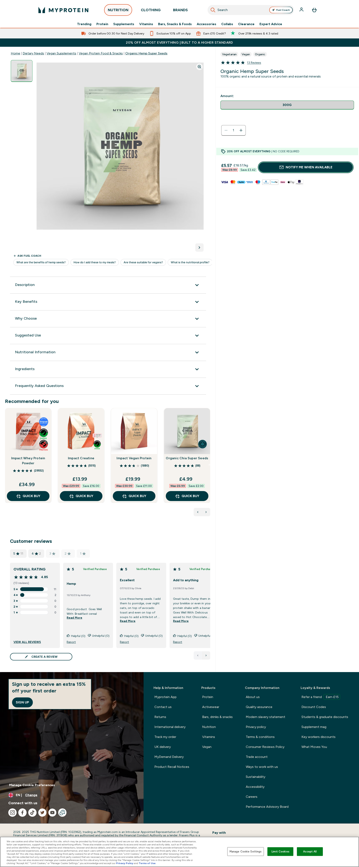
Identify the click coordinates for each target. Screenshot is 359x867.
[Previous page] (198, 655)
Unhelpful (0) (100, 635)
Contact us (163, 707)
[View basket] (314, 10)
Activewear (210, 707)
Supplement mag (313, 727)
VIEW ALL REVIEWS (27, 642)
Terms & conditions (260, 737)
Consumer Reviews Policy (265, 747)
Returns (160, 717)
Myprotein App (165, 697)
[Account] (302, 10)
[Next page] (206, 655)
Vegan (206, 747)
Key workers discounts (318, 737)
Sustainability (255, 776)
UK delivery (162, 747)
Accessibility (255, 786)
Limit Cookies (280, 851)
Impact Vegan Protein (134, 458)
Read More (74, 617)
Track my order (165, 737)
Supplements (123, 24)
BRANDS (180, 10)
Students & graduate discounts (324, 717)
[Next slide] (209, 465)
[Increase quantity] (241, 130)
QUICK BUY (31, 496)
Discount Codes (313, 707)
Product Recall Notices (171, 766)
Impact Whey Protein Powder (28, 460)
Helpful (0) (78, 636)
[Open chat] (62, 812)
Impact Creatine (81, 458)
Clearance (246, 24)
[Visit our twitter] (42, 812)
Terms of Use (147, 863)
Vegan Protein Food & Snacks (101, 53)
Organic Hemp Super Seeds (146, 53)
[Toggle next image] (199, 247)
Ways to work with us (262, 766)
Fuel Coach (283, 10)
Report (71, 642)
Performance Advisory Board (267, 806)
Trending (84, 24)
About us (253, 697)
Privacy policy (256, 727)
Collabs (227, 24)
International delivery (170, 727)
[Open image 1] (21, 71)
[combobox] (251, 10)
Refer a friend (320, 697)
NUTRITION (118, 10)
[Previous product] (198, 512)
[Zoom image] (199, 66)
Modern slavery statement (265, 717)
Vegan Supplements (61, 53)
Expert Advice (270, 24)
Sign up (22, 702)
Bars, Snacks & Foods (175, 24)
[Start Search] (213, 10)
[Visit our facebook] (22, 812)
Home (15, 53)
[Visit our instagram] (12, 812)
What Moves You (314, 747)
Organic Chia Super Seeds (187, 458)
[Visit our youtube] (52, 812)
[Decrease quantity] (226, 130)
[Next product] (206, 512)
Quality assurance (259, 707)
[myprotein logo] (63, 10)
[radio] (287, 105)
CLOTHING (151, 10)
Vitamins (146, 24)
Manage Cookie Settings (246, 851)
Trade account (257, 757)
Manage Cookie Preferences (32, 785)
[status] (233, 130)
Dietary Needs (33, 53)
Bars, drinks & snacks (217, 717)
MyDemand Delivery (169, 757)
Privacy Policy (124, 863)
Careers (251, 796)
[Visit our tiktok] (32, 812)
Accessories (206, 24)
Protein (102, 24)
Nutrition (209, 727)
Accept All (310, 851)
